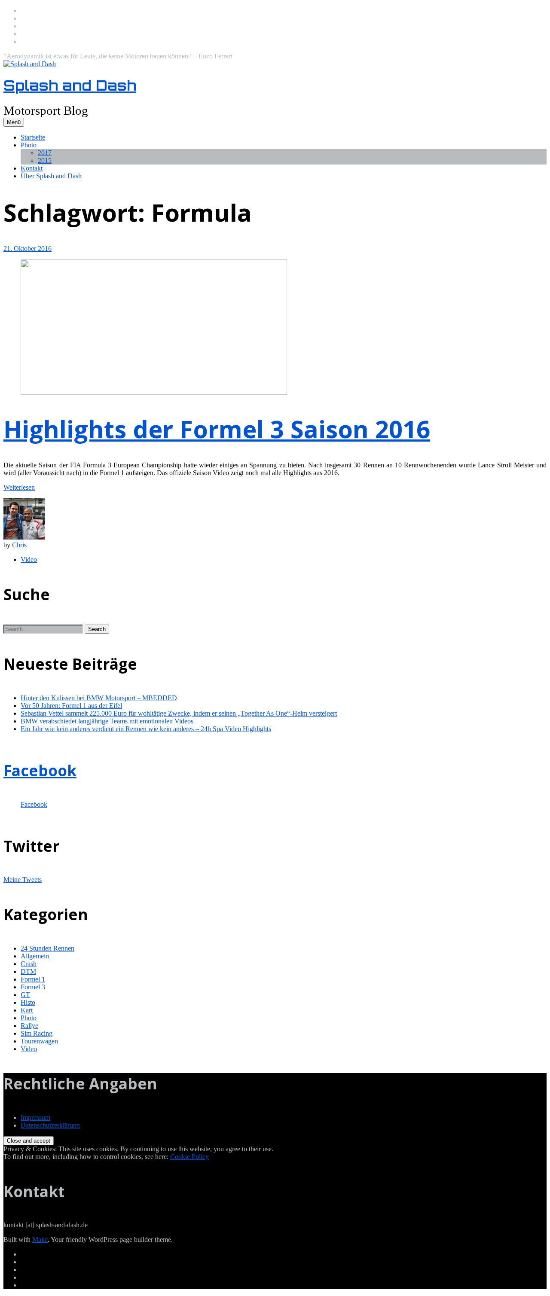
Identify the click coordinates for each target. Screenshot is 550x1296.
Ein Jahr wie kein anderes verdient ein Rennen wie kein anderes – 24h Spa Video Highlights (146, 728)
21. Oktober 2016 (27, 248)
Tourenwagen (39, 1041)
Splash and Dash (69, 85)
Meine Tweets (22, 879)
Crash (29, 963)
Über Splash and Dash (51, 176)
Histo (28, 1002)
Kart (27, 1010)
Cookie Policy (189, 1156)
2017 (45, 152)
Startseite (33, 137)
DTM (28, 971)
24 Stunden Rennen (47, 948)
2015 (45, 160)
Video (29, 559)
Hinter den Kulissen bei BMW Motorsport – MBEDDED (99, 697)
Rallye (29, 1025)
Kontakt (32, 168)
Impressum (35, 1117)
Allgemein (35, 956)
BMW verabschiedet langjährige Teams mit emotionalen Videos (107, 721)
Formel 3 (33, 987)
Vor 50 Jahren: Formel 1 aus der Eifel (71, 705)
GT (25, 994)
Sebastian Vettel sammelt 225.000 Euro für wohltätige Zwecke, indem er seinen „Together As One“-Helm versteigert (179, 713)
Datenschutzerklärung (50, 1125)
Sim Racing (36, 1033)
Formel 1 (33, 979)
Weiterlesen (19, 487)
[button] (97, 629)
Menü (14, 122)
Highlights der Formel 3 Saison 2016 (216, 428)
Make (40, 1239)
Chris (19, 545)
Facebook (39, 770)
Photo (29, 145)
